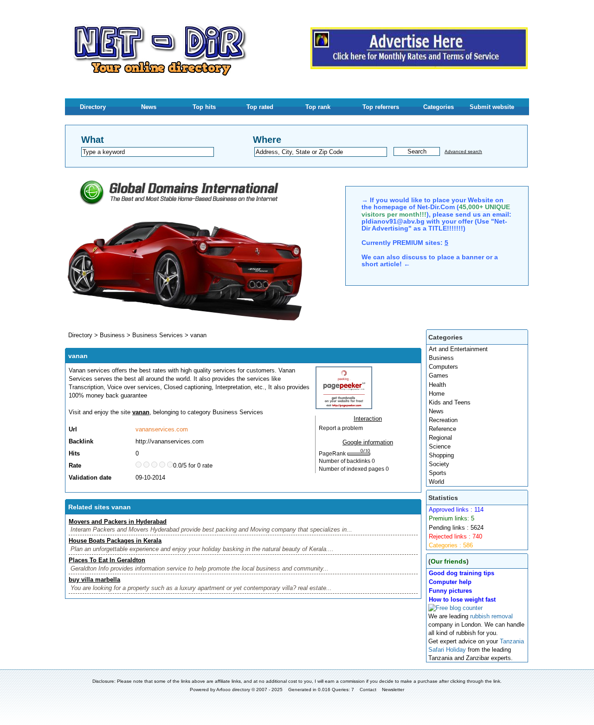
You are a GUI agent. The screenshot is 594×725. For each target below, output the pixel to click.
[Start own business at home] (185, 319)
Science (440, 446)
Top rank (317, 106)
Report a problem (341, 428)
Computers (443, 366)
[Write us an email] (419, 67)
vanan (198, 335)
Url (73, 429)
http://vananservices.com (170, 441)
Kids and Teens (450, 402)
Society (439, 464)
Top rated (259, 106)
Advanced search (463, 151)
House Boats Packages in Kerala (115, 540)
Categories (438, 106)
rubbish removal (491, 616)
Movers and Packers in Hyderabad (118, 521)
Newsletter (393, 689)
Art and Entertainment (458, 349)
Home (437, 393)
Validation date (90, 477)
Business (441, 357)
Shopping (441, 455)
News (148, 106)
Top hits (204, 106)
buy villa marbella (94, 579)
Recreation (443, 420)
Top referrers (380, 106)
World (436, 481)
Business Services (157, 335)
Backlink (81, 441)
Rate (75, 465)
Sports (437, 472)
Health (437, 384)
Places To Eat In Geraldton (107, 560)
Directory (93, 106)
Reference (442, 428)
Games (438, 375)
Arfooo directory (233, 689)
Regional (440, 437)
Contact (368, 689)
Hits (74, 453)
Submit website (492, 106)
